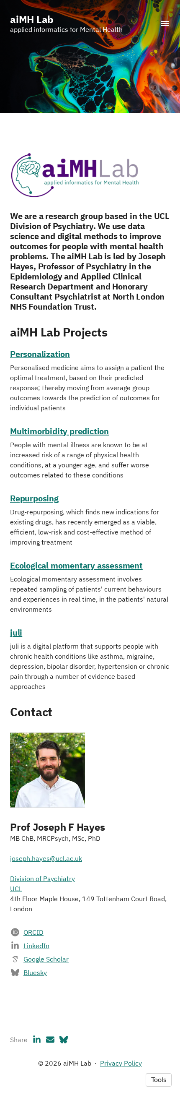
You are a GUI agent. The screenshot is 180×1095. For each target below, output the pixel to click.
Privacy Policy (121, 1063)
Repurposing (34, 498)
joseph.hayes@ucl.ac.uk (46, 858)
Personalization (40, 354)
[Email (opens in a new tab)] (50, 1039)
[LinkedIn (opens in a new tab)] (37, 1039)
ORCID (33, 932)
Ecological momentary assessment (76, 565)
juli (16, 632)
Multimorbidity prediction (59, 431)
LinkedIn (36, 945)
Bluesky (35, 972)
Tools (158, 1080)
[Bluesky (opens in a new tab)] (63, 1039)
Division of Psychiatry (42, 878)
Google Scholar (46, 959)
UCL (16, 888)
